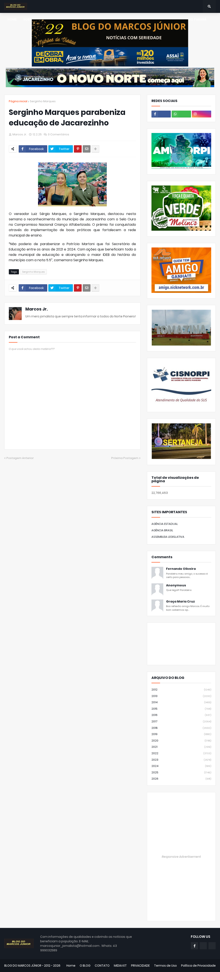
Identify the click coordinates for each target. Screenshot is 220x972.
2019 (181, 734)
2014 (181, 702)
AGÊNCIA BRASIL (162, 530)
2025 (181, 772)
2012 (181, 690)
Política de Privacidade (198, 965)
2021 (181, 747)
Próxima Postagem (124, 458)
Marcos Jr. (36, 309)
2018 (181, 728)
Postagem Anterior (20, 458)
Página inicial (18, 101)
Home (70, 965)
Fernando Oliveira (181, 569)
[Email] (86, 149)
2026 (181, 779)
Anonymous (176, 585)
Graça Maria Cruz (180, 602)
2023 (181, 760)
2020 (181, 741)
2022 (181, 753)
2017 (181, 721)
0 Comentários (58, 134)
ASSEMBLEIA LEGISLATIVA (167, 537)
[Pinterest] (78, 149)
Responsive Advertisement (181, 857)
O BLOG (85, 965)
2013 (181, 696)
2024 (181, 766)
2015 (181, 709)
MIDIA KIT (120, 965)
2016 (181, 715)
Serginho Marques (43, 101)
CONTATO (102, 965)
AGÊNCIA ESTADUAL (164, 524)
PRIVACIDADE (140, 965)
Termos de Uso (165, 965)
